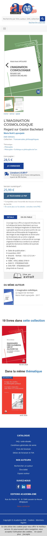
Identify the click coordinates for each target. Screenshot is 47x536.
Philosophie (9, 147)
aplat (18, 114)
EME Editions (9, 137)
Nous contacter (23, 506)
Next (38, 63)
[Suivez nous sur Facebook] (18, 487)
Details (10, 217)
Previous (8, 63)
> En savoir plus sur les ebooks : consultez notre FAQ (22, 207)
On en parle (26, 217)
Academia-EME (20, 520)
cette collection (34, 320)
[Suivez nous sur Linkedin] (23, 487)
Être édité (23, 469)
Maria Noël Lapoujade (14, 133)
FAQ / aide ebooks (23, 441)
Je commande (13, 166)
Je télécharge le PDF (17, 196)
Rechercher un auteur (23, 466)
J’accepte (26, 534)
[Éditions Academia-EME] (23, 8)
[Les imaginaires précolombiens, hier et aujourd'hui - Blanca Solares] (23, 345)
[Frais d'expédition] (6, 174)
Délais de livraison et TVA (23, 453)
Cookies (31, 520)
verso (12, 114)
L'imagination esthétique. (27, 290)
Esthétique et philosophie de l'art (25, 149)
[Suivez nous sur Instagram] (29, 487)
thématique (34, 371)
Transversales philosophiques (26, 139)
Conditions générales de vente (23, 445)
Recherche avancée (37, 22)
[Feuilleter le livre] (23, 275)
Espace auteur (24, 473)
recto (6, 114)
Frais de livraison (23, 449)
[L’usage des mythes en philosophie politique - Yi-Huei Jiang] (23, 395)
